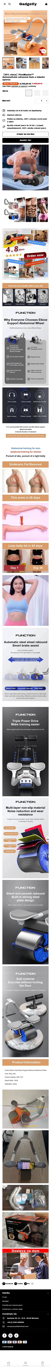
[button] (4, 4)
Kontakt (5, 1301)
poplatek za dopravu (19, 86)
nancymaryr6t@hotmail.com (17, 1326)
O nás (4, 1297)
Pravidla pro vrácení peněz (12, 1305)
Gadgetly (10, 1346)
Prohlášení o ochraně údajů (12, 1309)
